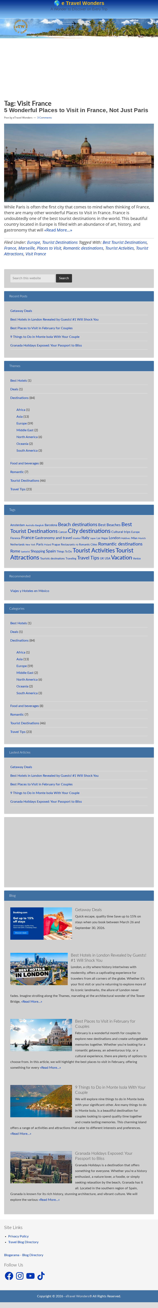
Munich (142, 538)
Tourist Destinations (60, 242)
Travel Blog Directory (23, 1242)
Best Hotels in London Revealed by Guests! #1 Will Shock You (54, 319)
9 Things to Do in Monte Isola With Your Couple (44, 336)
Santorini (25, 552)
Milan (134, 538)
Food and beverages (24, 463)
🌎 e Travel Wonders (79, 3)
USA (107, 558)
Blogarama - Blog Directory (23, 1255)
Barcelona (51, 525)
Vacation (121, 557)
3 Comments (44, 117)
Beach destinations (77, 524)
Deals (14, 389)
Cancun (62, 532)
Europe (33, 242)
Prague (56, 544)
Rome (15, 551)
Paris (39, 544)
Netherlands (17, 544)
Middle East (25, 430)
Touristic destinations (52, 558)
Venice (137, 558)
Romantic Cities (88, 544)
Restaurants (68, 544)
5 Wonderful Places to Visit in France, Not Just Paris (76, 110)
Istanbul (77, 538)
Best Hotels (18, 380)
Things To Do (64, 551)
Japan (93, 538)
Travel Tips (18, 489)
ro (77, 544)
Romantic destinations (83, 248)
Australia (30, 525)
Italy (85, 538)
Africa (20, 410)
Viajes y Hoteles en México (29, 591)
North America (27, 437)
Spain (51, 551)
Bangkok (39, 525)
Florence (15, 538)
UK (102, 558)
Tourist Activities (119, 248)
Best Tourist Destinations (125, 242)
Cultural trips (120, 532)
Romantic (17, 472)
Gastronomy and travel (53, 538)
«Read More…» (58, 230)
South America (27, 450)
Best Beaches (109, 525)
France (10, 248)
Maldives (125, 538)
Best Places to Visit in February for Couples (41, 328)
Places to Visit (49, 248)
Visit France (36, 254)
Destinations (19, 398)
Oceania (22, 443)
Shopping (38, 551)
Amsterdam (17, 525)
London (114, 538)
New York (30, 545)
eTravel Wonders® (79, 1296)
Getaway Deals (21, 311)
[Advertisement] (41, 71)
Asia (19, 416)
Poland (47, 545)
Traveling (71, 558)
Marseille (26, 248)
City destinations (89, 531)
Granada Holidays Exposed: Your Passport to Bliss (46, 345)
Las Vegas (102, 538)
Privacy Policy (18, 1236)
